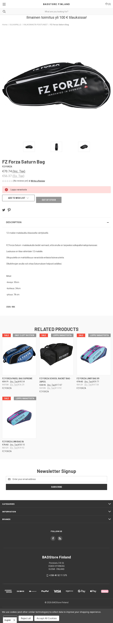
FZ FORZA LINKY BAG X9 (88, 378)
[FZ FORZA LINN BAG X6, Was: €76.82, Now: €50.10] (19, 417)
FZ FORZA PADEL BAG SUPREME (17, 378)
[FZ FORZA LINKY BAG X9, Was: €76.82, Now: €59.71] (93, 354)
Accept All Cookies (47, 618)
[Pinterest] (9, 210)
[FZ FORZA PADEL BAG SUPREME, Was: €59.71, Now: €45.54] (19, 354)
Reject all (26, 618)
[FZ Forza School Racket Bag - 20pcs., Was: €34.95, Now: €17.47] (56, 354)
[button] (37, 181)
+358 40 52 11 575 (58, 575)
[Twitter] (3, 210)
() (109, 4)
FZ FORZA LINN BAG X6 (13, 441)
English (8, 620)
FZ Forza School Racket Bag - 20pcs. (55, 380)
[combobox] (10, 620)
